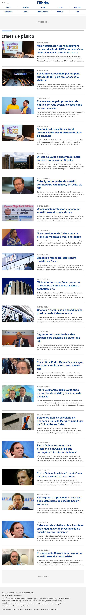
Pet (77, 12)
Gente (60, 7)
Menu (25, 12)
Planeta (77, 7)
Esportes (8, 12)
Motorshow (43, 12)
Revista (26, 7)
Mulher (60, 12)
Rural (43, 7)
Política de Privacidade (9, 609)
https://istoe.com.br (9, 606)
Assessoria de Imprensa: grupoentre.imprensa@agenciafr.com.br (38, 609)
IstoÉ (8, 7)
